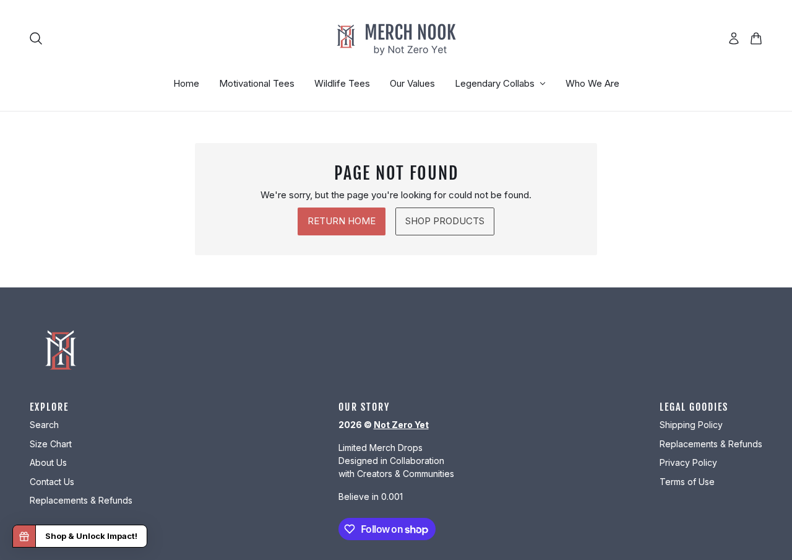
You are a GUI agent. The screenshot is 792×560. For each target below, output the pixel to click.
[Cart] (756, 38)
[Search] (36, 38)
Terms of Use (687, 481)
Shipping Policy (691, 424)
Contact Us (52, 481)
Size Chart (51, 444)
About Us (48, 462)
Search (44, 424)
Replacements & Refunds (81, 500)
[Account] (734, 38)
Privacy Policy (688, 462)
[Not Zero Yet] (396, 38)
